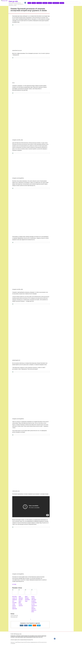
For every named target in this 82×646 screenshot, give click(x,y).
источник (14, 584)
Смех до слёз (13, 1)
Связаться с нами (14, 642)
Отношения (39, 3)
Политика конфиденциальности (32, 642)
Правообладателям (22, 642)
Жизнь (29, 3)
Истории (33, 3)
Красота (50, 3)
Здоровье (45, 3)
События (62, 3)
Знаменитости (56, 3)
